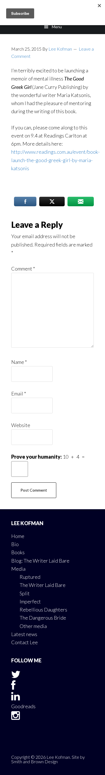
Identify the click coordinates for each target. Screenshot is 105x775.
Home (17, 536)
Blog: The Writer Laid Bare (40, 561)
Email (18, 393)
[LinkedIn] (15, 698)
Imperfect (30, 601)
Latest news (24, 634)
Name (19, 362)
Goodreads (23, 706)
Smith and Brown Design (34, 761)
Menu (57, 26)
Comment (23, 269)
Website (20, 425)
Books (18, 552)
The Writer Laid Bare (43, 585)
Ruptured (30, 577)
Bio (15, 544)
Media (18, 569)
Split (25, 593)
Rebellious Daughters (43, 609)
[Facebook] (13, 687)
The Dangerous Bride (43, 618)
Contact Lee (24, 642)
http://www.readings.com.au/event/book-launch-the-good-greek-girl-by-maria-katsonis (55, 160)
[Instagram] (15, 717)
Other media (33, 626)
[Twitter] (15, 676)
